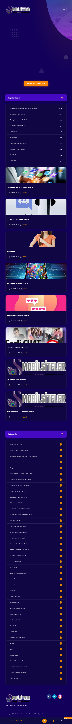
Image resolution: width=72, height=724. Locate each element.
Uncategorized (14, 678)
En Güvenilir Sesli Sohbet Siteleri (20, 509)
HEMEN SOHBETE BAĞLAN (36, 83)
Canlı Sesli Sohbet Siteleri (18, 126)
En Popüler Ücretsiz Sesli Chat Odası (21, 120)
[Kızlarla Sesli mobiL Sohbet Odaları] (36, 399)
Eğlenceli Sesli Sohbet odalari (18, 315)
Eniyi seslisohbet (15, 520)
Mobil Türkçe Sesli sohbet (18, 573)
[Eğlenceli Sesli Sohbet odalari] (36, 303)
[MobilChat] (36, 239)
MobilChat (13, 161)
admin (24, 193)
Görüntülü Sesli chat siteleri (18, 143)
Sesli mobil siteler (15, 614)
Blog (11, 468)
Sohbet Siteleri (14, 655)
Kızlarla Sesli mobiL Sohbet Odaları (20, 412)
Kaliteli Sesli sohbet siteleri (18, 538)
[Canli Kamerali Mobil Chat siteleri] (36, 175)
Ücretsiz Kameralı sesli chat (17, 347)
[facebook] (49, 696)
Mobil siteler (14, 567)
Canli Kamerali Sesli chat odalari (20, 485)
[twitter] (54, 696)
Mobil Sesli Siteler (15, 561)
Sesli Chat (13, 591)
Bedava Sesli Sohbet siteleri (18, 114)
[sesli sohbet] (17, 9)
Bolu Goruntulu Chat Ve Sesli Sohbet (21, 473)
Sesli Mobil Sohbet (15, 620)
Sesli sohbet (13, 631)
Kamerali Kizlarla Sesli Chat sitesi (20, 544)
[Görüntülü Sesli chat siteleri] (36, 207)
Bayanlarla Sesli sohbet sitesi (19, 450)
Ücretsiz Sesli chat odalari (18, 672)
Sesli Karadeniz (14, 602)
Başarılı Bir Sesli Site (16, 444)
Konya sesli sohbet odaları (18, 555)
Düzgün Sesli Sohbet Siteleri (18, 497)
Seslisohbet (13, 643)
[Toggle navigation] (64, 9)
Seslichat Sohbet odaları (17, 149)
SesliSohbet (13, 131)
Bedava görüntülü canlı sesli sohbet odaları (23, 108)
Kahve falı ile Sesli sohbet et (18, 283)
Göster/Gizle (68, 718)
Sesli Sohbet (13, 137)
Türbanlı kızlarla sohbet (17, 661)
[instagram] (60, 696)
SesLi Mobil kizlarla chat (16, 380)
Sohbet (12, 649)
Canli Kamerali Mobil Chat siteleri (20, 187)
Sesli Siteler (13, 155)
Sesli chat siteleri (15, 596)
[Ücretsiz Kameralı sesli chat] (36, 335)
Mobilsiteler (13, 585)
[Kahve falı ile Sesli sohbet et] (36, 271)
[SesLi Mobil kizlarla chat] (36, 367)
